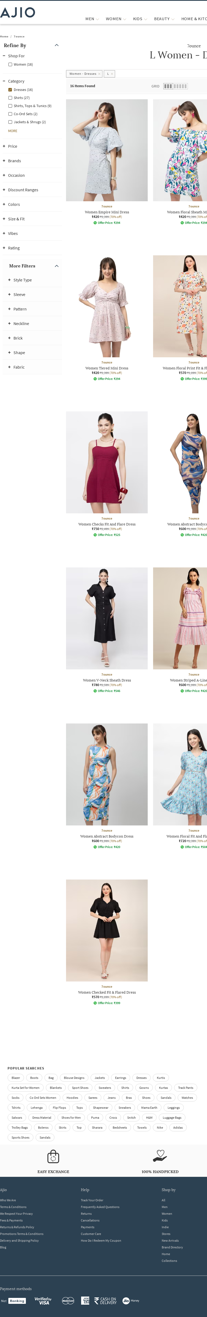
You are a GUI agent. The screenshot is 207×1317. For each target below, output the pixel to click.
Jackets (100, 1078)
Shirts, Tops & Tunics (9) (32, 105)
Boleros (43, 1127)
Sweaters (105, 1088)
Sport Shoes (80, 1088)
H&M (149, 1117)
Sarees (92, 1098)
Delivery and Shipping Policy (19, 1240)
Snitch (131, 1117)
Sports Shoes (20, 1137)
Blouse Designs (74, 1078)
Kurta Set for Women (26, 1088)
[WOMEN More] (125, 19)
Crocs (113, 1117)
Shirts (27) (22, 97)
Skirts (62, 1127)
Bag (51, 1078)
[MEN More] (97, 19)
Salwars (17, 1117)
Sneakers (125, 1108)
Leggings (174, 1108)
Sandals (166, 1098)
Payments (87, 1227)
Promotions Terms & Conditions (21, 1234)
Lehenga (37, 1108)
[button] (32, 45)
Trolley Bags (20, 1127)
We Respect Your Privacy (16, 1214)
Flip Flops (59, 1108)
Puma (95, 1117)
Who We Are (8, 1200)
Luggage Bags (172, 1117)
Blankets (56, 1088)
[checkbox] (32, 64)
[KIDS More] (146, 19)
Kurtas (163, 1088)
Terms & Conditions (13, 1207)
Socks (15, 1098)
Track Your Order (92, 1200)
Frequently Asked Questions (100, 1207)
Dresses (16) (23, 89)
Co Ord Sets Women (43, 1098)
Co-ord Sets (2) (25, 113)
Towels (142, 1127)
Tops (79, 1108)
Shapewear (100, 1108)
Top (79, 1127)
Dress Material (41, 1117)
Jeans (112, 1098)
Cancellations (90, 1220)
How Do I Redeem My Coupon (101, 1240)
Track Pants (185, 1088)
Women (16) (23, 64)
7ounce (19, 36)
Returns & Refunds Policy (17, 1227)
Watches (187, 1098)
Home (4, 36)
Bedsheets (120, 1127)
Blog (3, 1247)
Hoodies (72, 1098)
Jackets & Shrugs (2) (30, 121)
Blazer (16, 1078)
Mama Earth (149, 1108)
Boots (34, 1078)
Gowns (144, 1088)
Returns (86, 1214)
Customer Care (91, 1234)
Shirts (125, 1088)
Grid (155, 86)
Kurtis (161, 1078)
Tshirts (16, 1108)
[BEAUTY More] (173, 19)
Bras (129, 1098)
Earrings (120, 1078)
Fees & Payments (11, 1220)
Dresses (141, 1078)
